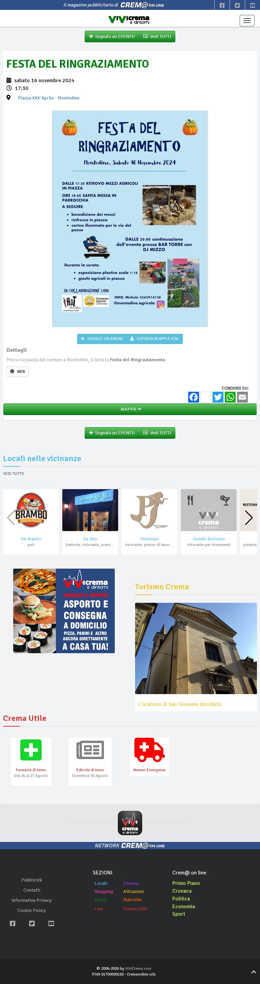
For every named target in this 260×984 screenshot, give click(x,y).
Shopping (103, 891)
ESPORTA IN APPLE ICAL (157, 338)
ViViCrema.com (138, 968)
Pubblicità (31, 880)
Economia (183, 906)
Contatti (31, 890)
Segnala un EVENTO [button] (114, 36)
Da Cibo (90, 539)
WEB (20, 371)
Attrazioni (133, 891)
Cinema (130, 883)
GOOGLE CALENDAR (104, 338)
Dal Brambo (31, 539)
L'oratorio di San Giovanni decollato (180, 704)
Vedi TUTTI (159, 36)
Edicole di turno (90, 770)
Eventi (100, 899)
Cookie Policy (31, 910)
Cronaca (182, 891)
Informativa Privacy (32, 900)
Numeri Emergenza (149, 770)
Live (98, 909)
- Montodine (49, 98)
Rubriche (132, 899)
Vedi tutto (13, 473)
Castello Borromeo (209, 539)
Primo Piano (186, 883)
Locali (100, 883)
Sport (178, 914)
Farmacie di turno (31, 770)
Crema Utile (135, 909)
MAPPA (127, 409)
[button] (249, 517)
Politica (181, 898)
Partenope (149, 539)
